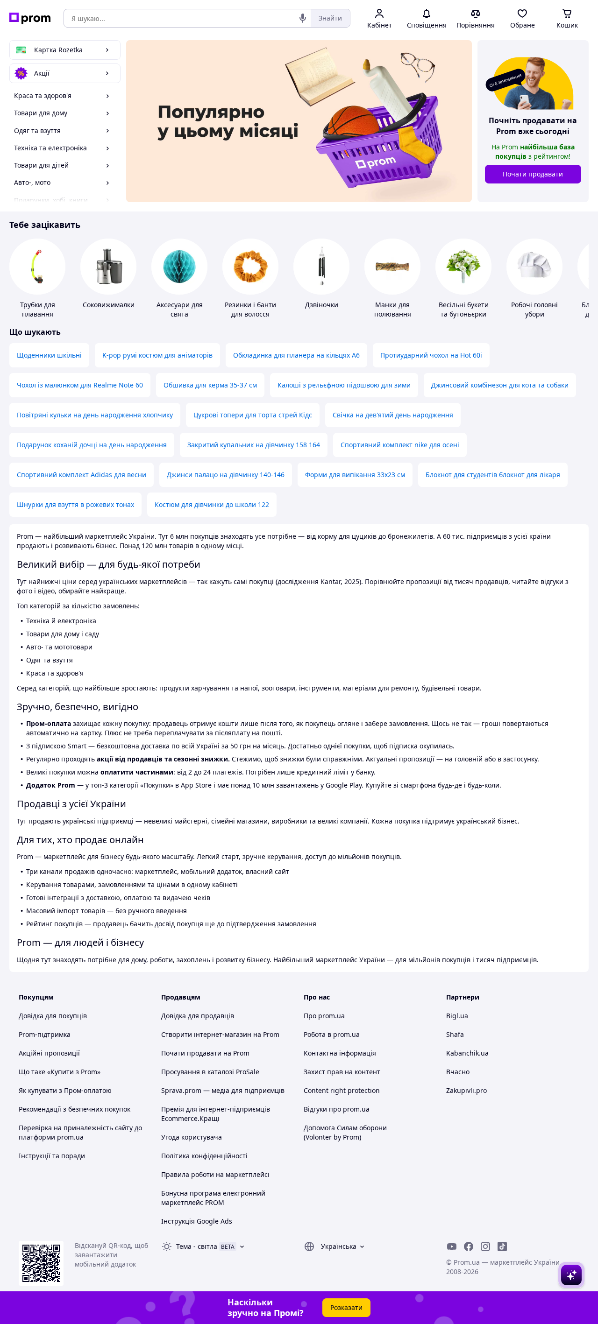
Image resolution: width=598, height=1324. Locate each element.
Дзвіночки (321, 304)
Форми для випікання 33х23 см (355, 474)
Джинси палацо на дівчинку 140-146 (226, 474)
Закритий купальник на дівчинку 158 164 (253, 444)
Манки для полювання (392, 309)
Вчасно (458, 1071)
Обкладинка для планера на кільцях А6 (296, 355)
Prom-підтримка (45, 1034)
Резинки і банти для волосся (250, 309)
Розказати (346, 1307)
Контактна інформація (340, 1053)
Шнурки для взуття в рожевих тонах (75, 504)
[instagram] (485, 1246)
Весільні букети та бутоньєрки (464, 309)
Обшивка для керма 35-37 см (210, 384)
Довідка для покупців (53, 1015)
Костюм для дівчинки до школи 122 (212, 504)
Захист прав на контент (342, 1071)
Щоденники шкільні (49, 355)
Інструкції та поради (52, 1155)
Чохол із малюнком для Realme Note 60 (80, 384)
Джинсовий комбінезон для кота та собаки (500, 384)
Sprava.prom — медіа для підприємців (223, 1090)
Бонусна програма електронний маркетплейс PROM (213, 1198)
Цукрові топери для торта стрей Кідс (252, 414)
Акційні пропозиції (49, 1053)
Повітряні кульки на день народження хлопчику (95, 414)
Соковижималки (109, 304)
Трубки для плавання (37, 309)
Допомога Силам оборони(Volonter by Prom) (345, 1132)
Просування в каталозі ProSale (210, 1071)
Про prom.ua (324, 1015)
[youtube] (451, 1246)
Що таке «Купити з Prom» (59, 1071)
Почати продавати (533, 173)
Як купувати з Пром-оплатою (65, 1090)
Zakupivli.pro (466, 1090)
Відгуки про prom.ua (337, 1109)
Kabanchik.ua (467, 1053)
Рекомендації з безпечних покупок (74, 1109)
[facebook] (468, 1246)
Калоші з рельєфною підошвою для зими (344, 384)
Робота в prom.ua (332, 1034)
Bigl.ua (457, 1015)
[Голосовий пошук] (303, 18)
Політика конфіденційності (204, 1155)
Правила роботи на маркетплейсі (215, 1174)
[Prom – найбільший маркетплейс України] (29, 18)
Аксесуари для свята (180, 309)
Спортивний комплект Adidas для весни (81, 474)
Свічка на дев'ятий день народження (393, 414)
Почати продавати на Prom (205, 1053)
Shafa (455, 1034)
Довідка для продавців (197, 1015)
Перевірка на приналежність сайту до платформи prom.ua (80, 1132)
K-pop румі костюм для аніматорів (157, 355)
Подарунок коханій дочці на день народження (92, 444)
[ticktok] (502, 1246)
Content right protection (342, 1090)
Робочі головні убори (534, 309)
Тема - (196, 1246)
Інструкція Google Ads (196, 1221)
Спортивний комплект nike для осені (400, 444)
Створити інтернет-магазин (206, 1034)
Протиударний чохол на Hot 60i (431, 355)
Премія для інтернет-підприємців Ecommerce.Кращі (215, 1114)
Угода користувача (191, 1137)
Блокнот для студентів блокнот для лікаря (493, 474)
